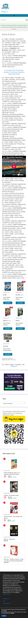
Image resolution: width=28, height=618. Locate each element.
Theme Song (19, 70)
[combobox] (14, 403)
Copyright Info (6, 594)
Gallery (10, 74)
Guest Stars (11, 70)
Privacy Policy (6, 598)
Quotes (16, 72)
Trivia (11, 72)
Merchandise (16, 74)
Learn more (14, 29)
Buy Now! (8, 302)
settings (12, 613)
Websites (21, 72)
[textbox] (14, 403)
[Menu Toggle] (14, 15)
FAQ (4, 601)
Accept (4, 615)
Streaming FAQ (6, 603)
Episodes (6, 72)
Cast (6, 70)
